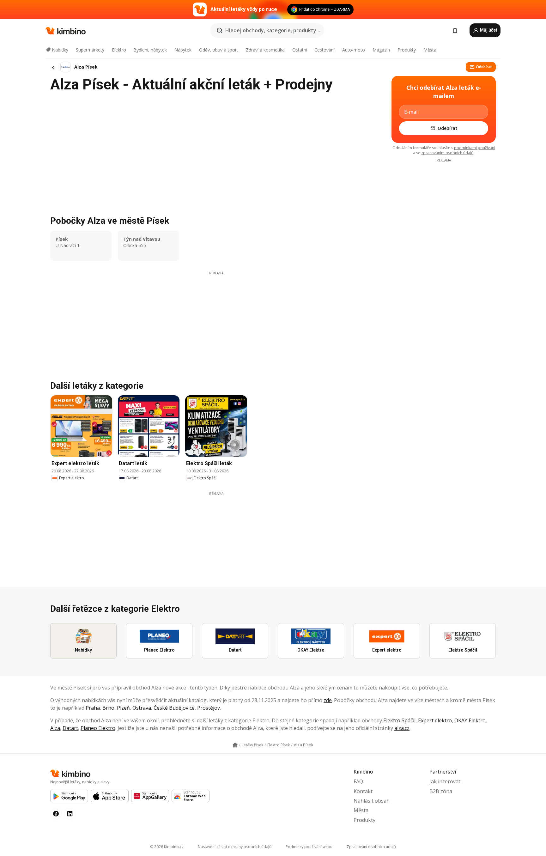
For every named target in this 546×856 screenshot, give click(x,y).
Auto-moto (353, 50)
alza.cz (402, 728)
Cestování (324, 50)
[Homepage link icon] (235, 745)
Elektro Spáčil (399, 720)
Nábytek (182, 50)
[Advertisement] (216, 320)
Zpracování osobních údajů (371, 846)
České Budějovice (174, 707)
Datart (70, 728)
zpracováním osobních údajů (447, 152)
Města (429, 50)
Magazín (381, 50)
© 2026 (167, 846)
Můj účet (488, 30)
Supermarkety (90, 50)
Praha (93, 707)
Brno (108, 707)
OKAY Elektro (470, 720)
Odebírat (484, 67)
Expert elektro (435, 720)
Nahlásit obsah (372, 800)
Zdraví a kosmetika (265, 50)
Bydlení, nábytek (150, 50)
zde (328, 700)
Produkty (406, 50)
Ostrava (141, 707)
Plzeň (123, 707)
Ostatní (299, 50)
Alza (55, 728)
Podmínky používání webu (309, 846)
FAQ (358, 781)
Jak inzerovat (444, 781)
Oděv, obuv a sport (218, 50)
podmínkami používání (474, 147)
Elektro (119, 50)
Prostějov (208, 707)
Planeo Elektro (98, 728)
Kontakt (363, 791)
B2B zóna (440, 791)
